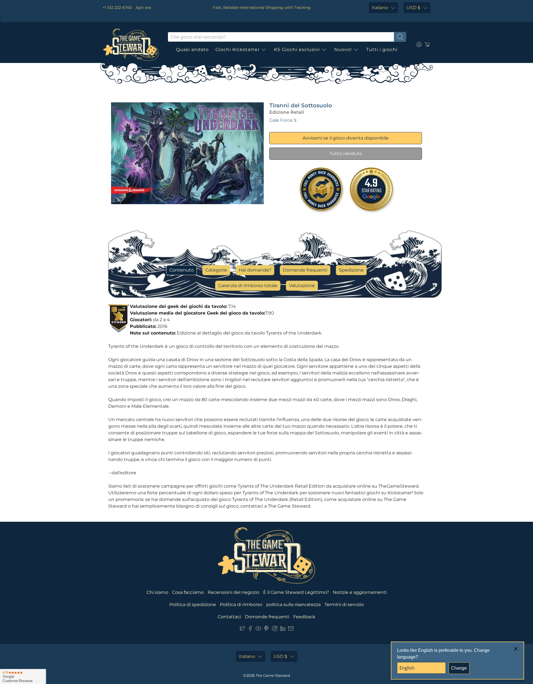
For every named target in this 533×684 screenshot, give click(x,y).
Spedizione (351, 270)
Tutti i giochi (382, 49)
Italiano (380, 7)
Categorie (216, 270)
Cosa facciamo (188, 592)
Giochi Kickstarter (237, 49)
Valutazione (302, 285)
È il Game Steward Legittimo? (296, 592)
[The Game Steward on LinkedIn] (282, 629)
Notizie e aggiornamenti (360, 592)
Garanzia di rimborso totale (247, 285)
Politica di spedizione (192, 604)
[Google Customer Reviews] (23, 676)
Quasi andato (192, 49)
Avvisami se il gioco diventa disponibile (346, 138)
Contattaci (229, 616)
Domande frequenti (305, 270)
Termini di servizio (344, 604)
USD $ (413, 7)
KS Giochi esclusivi (297, 49)
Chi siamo (157, 592)
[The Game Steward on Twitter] (242, 629)
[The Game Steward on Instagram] (274, 629)
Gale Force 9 (282, 120)
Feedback (304, 616)
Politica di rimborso (241, 604)
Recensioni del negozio (233, 592)
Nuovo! (343, 49)
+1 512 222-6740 (117, 7)
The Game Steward (273, 675)
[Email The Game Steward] (290, 629)
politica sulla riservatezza (293, 604)
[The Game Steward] (131, 45)
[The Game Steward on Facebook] (250, 629)
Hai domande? (255, 270)
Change (459, 668)
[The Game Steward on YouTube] (258, 629)
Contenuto (181, 270)
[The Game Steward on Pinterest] (266, 629)
